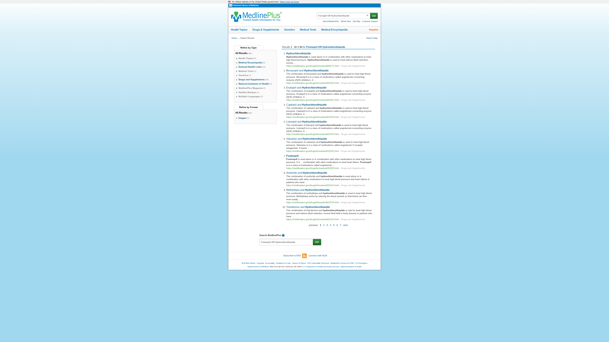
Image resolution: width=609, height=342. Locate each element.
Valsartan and (306, 138)
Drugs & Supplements (265, 29)
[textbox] (344, 16)
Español (373, 29)
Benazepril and (307, 70)
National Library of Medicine (246, 5)
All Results (241, 53)
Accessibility (270, 263)
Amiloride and (306, 172)
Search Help (371, 38)
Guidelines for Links (283, 263)
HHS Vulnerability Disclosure (318, 263)
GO (374, 16)
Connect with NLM (318, 255)
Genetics (289, 29)
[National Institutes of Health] (231, 5)
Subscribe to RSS (292, 255)
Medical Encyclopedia (334, 29)
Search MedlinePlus (270, 235)
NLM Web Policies (248, 263)
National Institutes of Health (351, 267)
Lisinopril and (306, 121)
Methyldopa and (308, 189)
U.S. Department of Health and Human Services (321, 267)
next (345, 225)
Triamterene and (308, 207)
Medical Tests (308, 29)
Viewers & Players (299, 263)
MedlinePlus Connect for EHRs (342, 263)
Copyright (260, 263)
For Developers (361, 263)
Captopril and (306, 104)
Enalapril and (306, 87)
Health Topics (239, 29)
